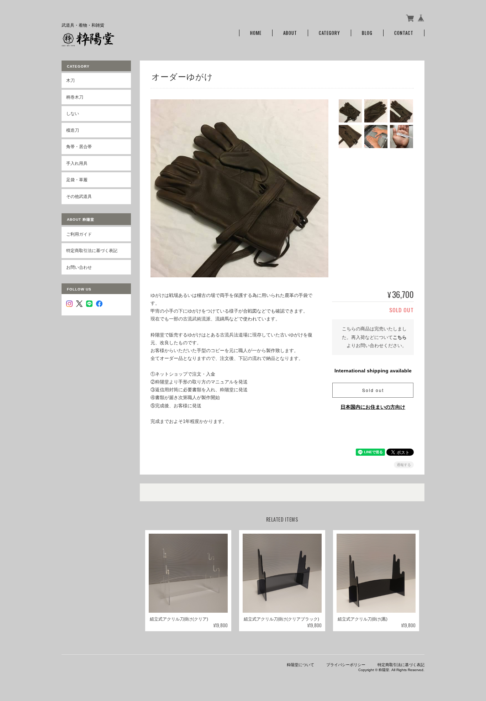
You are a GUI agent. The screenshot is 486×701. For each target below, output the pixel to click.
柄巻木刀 (74, 97)
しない (72, 113)
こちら (400, 337)
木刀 (70, 80)
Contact (403, 33)
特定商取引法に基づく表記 (91, 250)
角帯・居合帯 (79, 146)
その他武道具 (79, 196)
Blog (367, 33)
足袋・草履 (77, 179)
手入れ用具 (77, 163)
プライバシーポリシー (345, 665)
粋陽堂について (300, 665)
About (290, 33)
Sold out (373, 390)
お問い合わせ (79, 267)
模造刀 (72, 130)
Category (329, 33)
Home (256, 33)
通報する (404, 465)
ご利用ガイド (79, 234)
